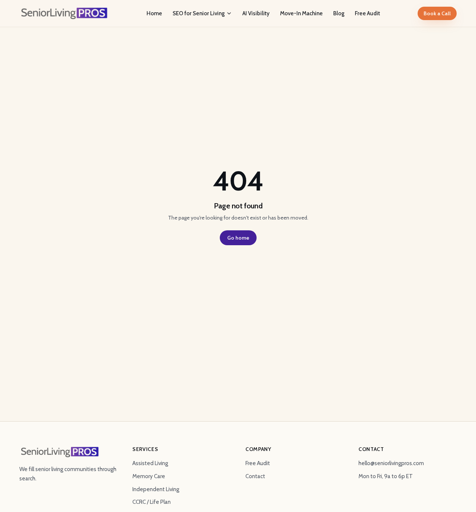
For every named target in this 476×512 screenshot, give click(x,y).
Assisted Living (150, 463)
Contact (255, 476)
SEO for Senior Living (199, 13)
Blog (338, 13)
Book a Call (437, 13)
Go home (238, 237)
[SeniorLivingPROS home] (64, 13)
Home (154, 13)
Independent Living (155, 489)
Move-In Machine (301, 13)
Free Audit (367, 13)
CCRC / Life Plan (151, 502)
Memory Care (148, 476)
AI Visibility (256, 13)
